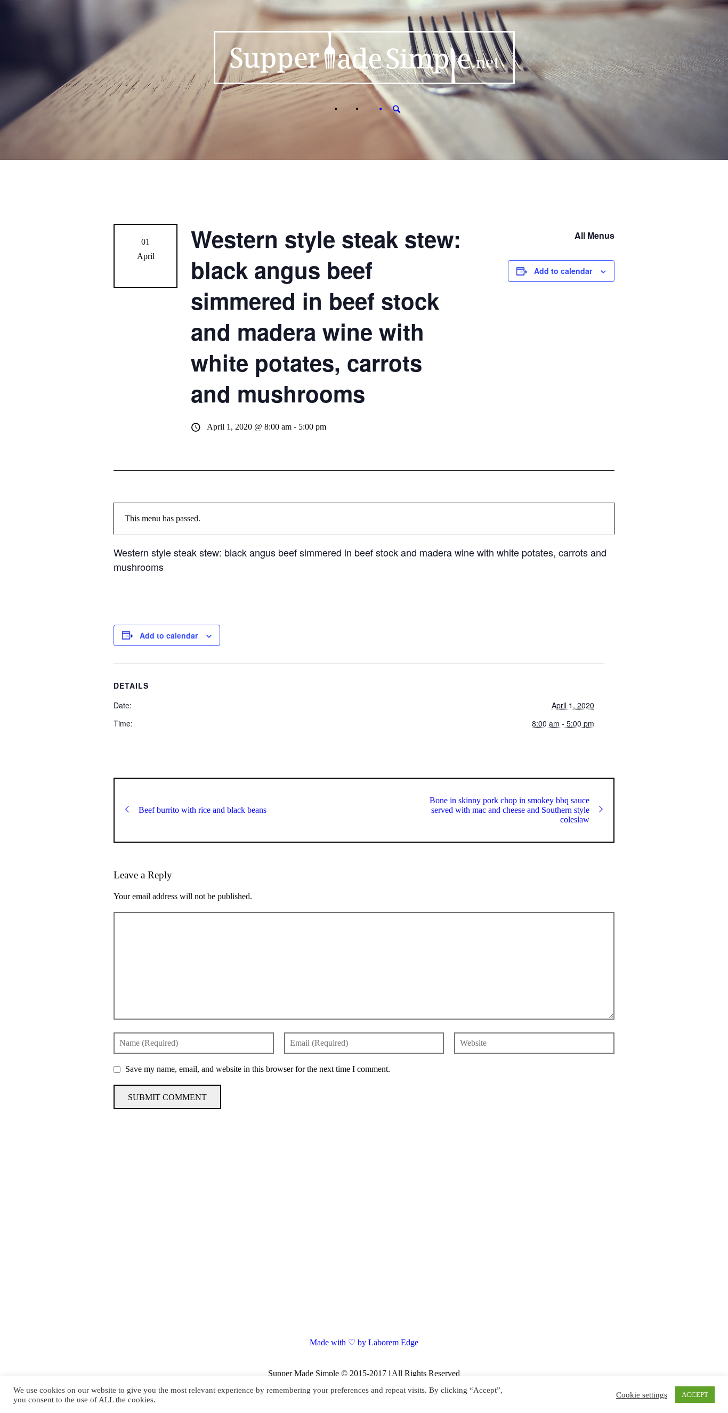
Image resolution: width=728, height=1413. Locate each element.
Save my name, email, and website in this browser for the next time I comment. (257, 1068)
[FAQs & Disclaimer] (346, 109)
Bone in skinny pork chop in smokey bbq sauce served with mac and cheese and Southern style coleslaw (509, 810)
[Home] (325, 109)
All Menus (594, 235)
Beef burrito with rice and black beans (202, 809)
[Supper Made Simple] (364, 1235)
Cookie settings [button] (641, 1395)
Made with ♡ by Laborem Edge (364, 1342)
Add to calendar (563, 270)
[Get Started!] (367, 109)
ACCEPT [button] (695, 1395)
